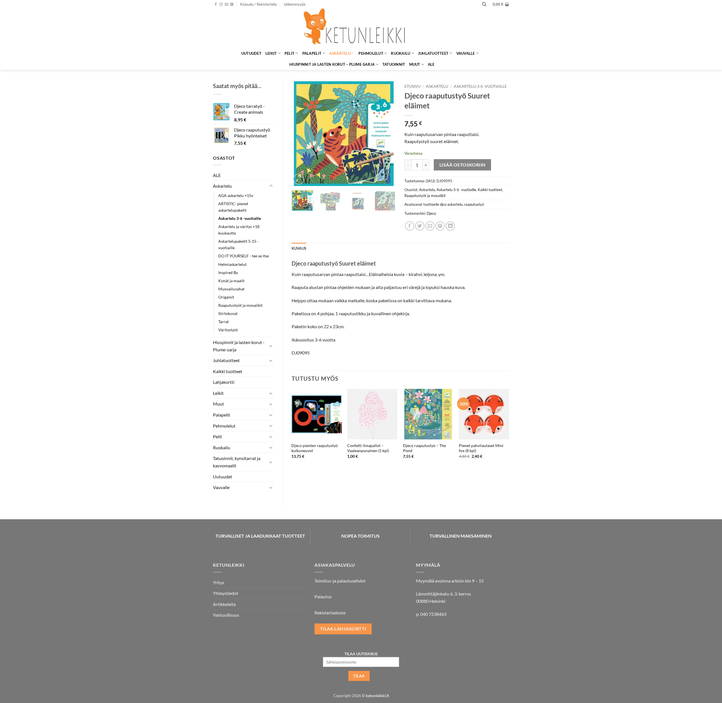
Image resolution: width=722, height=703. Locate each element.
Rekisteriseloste (329, 612)
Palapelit (312, 53)
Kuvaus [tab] (299, 248)
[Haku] (484, 4)
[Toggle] (271, 186)
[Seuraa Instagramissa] (221, 4)
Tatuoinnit (393, 64)
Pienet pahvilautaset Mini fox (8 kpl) (481, 448)
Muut (414, 64)
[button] (258, 4)
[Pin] (440, 226)
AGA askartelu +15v (235, 195)
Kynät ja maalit (231, 280)
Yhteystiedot (225, 593)
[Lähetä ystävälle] (430, 226)
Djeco (431, 213)
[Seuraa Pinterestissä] (232, 4)
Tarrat (223, 321)
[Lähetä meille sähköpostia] (226, 4)
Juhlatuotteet (433, 53)
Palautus (323, 596)
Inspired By (228, 272)
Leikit (271, 53)
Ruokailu (400, 53)
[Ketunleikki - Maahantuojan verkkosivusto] (361, 28)
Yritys (218, 582)
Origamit (226, 297)
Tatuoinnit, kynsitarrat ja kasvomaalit (236, 461)
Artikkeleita (224, 604)
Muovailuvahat (231, 288)
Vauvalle (465, 53)
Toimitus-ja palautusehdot (340, 580)
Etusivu (412, 86)
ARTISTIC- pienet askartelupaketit (233, 207)
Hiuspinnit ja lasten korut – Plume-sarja (332, 64)
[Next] (387, 133)
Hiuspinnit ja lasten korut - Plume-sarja (239, 346)
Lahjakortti (223, 382)
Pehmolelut (370, 53)
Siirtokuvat (227, 313)
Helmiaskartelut (232, 264)
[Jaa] (409, 226)
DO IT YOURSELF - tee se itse (243, 255)
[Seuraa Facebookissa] (215, 4)
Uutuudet (251, 53)
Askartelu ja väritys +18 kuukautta (238, 229)
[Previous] (301, 133)
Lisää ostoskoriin (462, 164)
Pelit (289, 53)
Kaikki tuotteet (227, 371)
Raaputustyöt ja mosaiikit (240, 305)
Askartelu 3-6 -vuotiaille (239, 218)
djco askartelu (451, 204)
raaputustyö (474, 204)
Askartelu (340, 53)
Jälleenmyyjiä (294, 4)
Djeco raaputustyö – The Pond (424, 448)
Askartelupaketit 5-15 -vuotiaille (238, 244)
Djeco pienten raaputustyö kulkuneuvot (314, 448)
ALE (431, 64)
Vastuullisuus (226, 614)
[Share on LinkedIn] (450, 226)
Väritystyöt (228, 329)
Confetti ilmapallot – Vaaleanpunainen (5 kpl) (368, 448)
